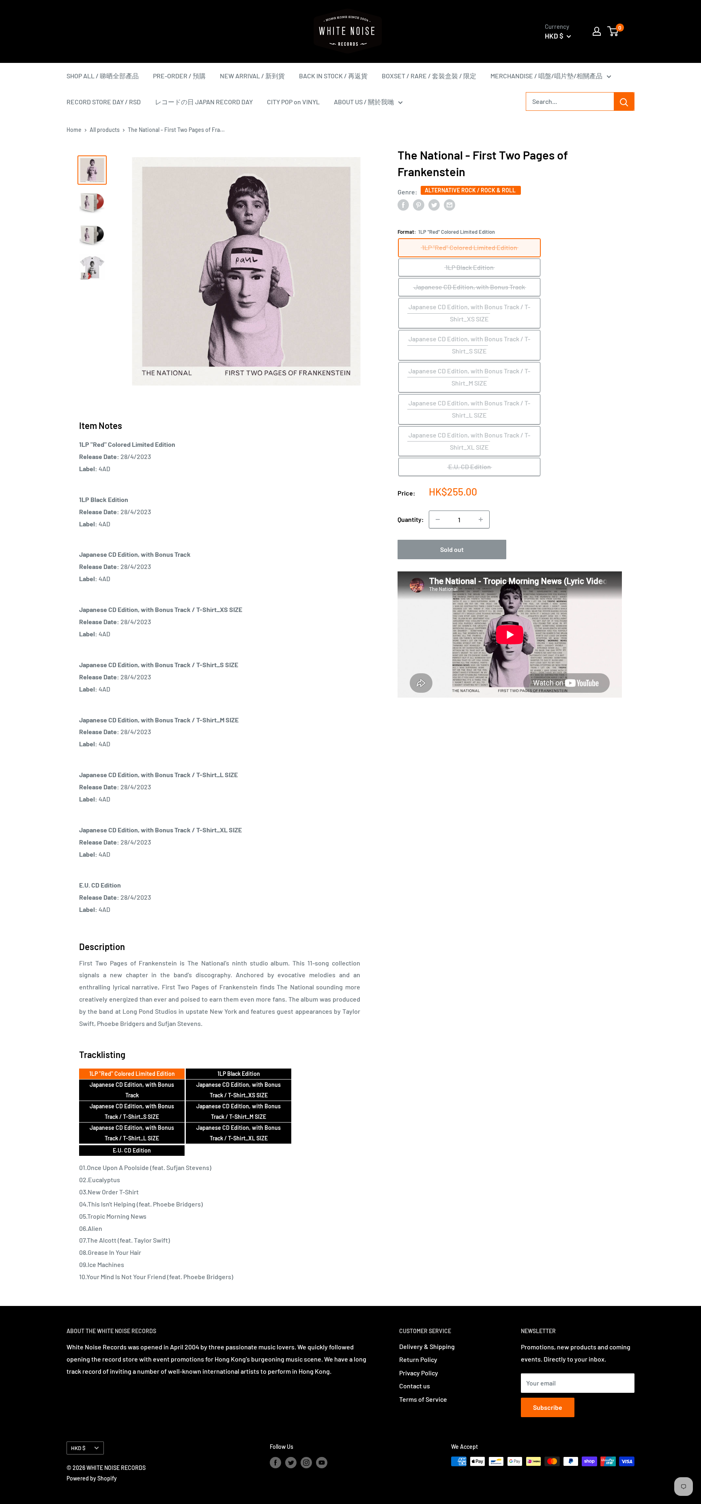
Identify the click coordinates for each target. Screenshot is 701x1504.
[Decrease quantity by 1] (437, 519)
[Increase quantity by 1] (480, 519)
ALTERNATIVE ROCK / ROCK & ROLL (471, 190)
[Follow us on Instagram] (306, 1462)
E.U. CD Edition (132, 1150)
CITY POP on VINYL (293, 102)
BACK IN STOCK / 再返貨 (333, 76)
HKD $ (78, 1447)
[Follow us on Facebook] (275, 1462)
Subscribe (547, 1407)
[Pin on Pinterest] (418, 204)
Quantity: (411, 519)
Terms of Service (423, 1399)
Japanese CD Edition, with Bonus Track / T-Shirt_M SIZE (238, 1111)
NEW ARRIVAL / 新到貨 (252, 76)
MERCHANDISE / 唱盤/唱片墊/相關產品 (546, 76)
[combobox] (570, 101)
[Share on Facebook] (403, 204)
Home (74, 129)
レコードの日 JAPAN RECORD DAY (204, 102)
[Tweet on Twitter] (434, 204)
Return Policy (418, 1359)
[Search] (624, 101)
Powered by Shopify (92, 1478)
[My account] (597, 31)
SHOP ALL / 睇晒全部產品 (103, 76)
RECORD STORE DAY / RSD (104, 102)
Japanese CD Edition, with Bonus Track (132, 1090)
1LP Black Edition (238, 1073)
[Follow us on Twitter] (291, 1462)
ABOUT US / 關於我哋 (364, 102)
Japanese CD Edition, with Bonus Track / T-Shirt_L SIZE (132, 1133)
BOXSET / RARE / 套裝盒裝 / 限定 (429, 76)
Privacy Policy (418, 1373)
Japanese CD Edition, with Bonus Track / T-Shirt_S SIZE (132, 1111)
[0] (613, 31)
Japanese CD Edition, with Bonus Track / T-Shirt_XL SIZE (238, 1133)
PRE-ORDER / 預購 (179, 76)
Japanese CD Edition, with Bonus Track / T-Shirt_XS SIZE (238, 1090)
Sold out (452, 549)
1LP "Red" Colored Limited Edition (132, 1073)
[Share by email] (449, 204)
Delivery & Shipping (427, 1346)
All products (105, 129)
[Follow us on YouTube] (321, 1462)
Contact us (414, 1386)
